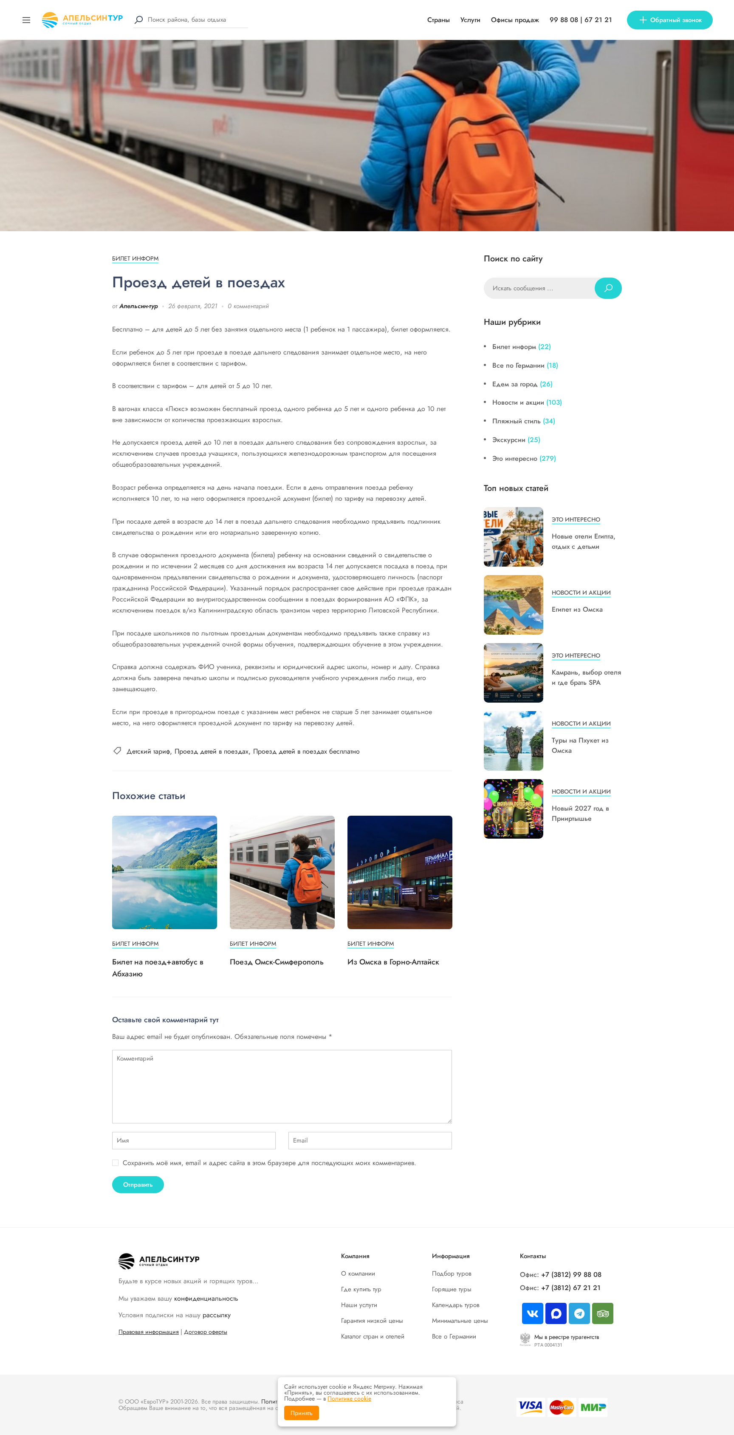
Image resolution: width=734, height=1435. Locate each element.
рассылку (217, 1315)
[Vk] (532, 1313)
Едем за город (515, 384)
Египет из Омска (577, 609)
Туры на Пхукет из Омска (580, 745)
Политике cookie (349, 1398)
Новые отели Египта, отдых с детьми (583, 541)
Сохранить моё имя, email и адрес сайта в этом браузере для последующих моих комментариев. (269, 1163)
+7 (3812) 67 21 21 (571, 1288)
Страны (438, 20)
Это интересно (514, 458)
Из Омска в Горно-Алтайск (393, 961)
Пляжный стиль (516, 421)
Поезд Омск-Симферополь (277, 961)
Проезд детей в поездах (211, 751)
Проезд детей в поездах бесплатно (306, 751)
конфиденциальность (206, 1298)
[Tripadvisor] (602, 1313)
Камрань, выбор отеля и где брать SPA (586, 677)
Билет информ (135, 258)
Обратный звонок (676, 20)
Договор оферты (205, 1331)
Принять (302, 1413)
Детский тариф (148, 751)
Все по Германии (518, 365)
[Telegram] (579, 1313)
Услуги (470, 20)
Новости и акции (518, 402)
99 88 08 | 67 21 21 (581, 20)
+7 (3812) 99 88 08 (571, 1274)
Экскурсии (508, 440)
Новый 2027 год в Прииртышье (580, 813)
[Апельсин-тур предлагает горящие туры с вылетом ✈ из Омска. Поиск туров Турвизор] (82, 19)
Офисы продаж (515, 20)
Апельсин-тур (138, 306)
